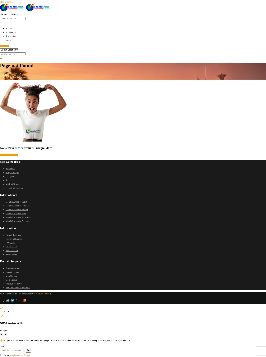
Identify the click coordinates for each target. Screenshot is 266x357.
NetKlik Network (43, 294)
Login (8, 40)
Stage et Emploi (12, 172)
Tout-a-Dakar (11, 246)
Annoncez (4, 46)
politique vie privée (14, 284)
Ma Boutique (11, 280)
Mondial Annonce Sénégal (20, 355)
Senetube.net (11, 254)
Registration (11, 36)
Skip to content (6, 2)
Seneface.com (12, 250)
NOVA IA (10, 243)
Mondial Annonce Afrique (17, 206)
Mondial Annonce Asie (16, 213)
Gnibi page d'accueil (9, 155)
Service (9, 180)
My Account (11, 32)
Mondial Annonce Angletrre (18, 221)
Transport (10, 176)
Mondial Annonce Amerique (18, 217)
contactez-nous (12, 272)
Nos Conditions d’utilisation (18, 287)
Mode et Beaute (12, 184)
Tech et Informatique (15, 188)
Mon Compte (11, 276)
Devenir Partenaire (14, 235)
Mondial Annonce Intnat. (16, 202)
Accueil (9, 28)
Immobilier (10, 168)
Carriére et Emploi (14, 239)
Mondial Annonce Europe (17, 209)
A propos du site (13, 268)
